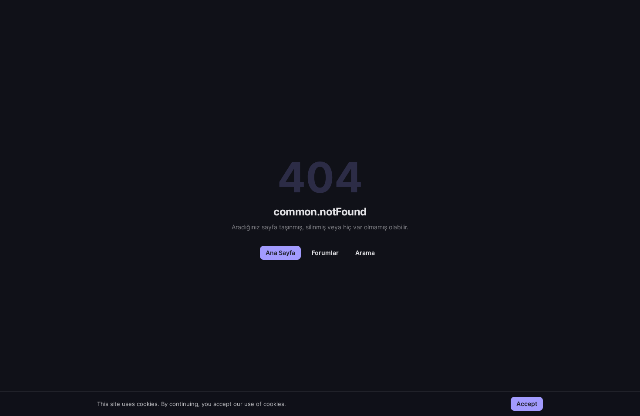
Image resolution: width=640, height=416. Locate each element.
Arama (365, 252)
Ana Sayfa (280, 252)
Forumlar (325, 252)
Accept (526, 403)
